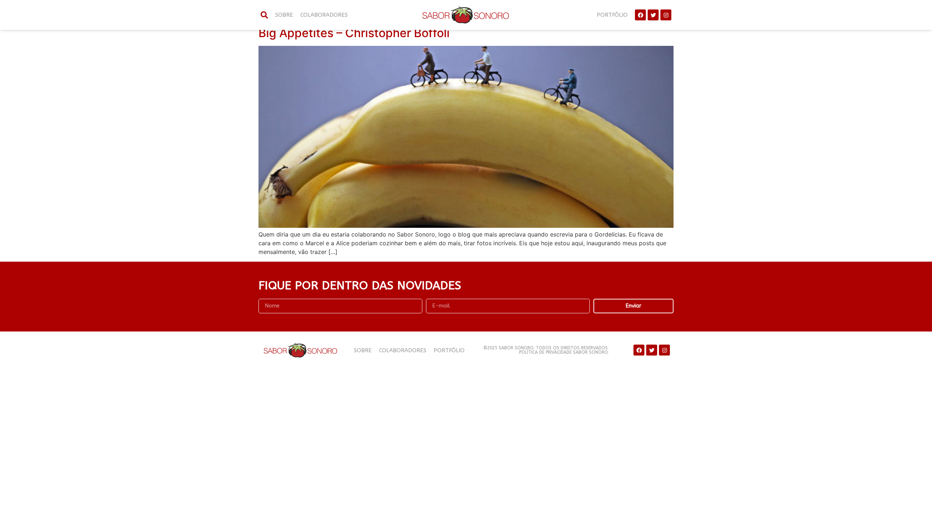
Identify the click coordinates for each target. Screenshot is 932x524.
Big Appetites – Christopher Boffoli (354, 33)
